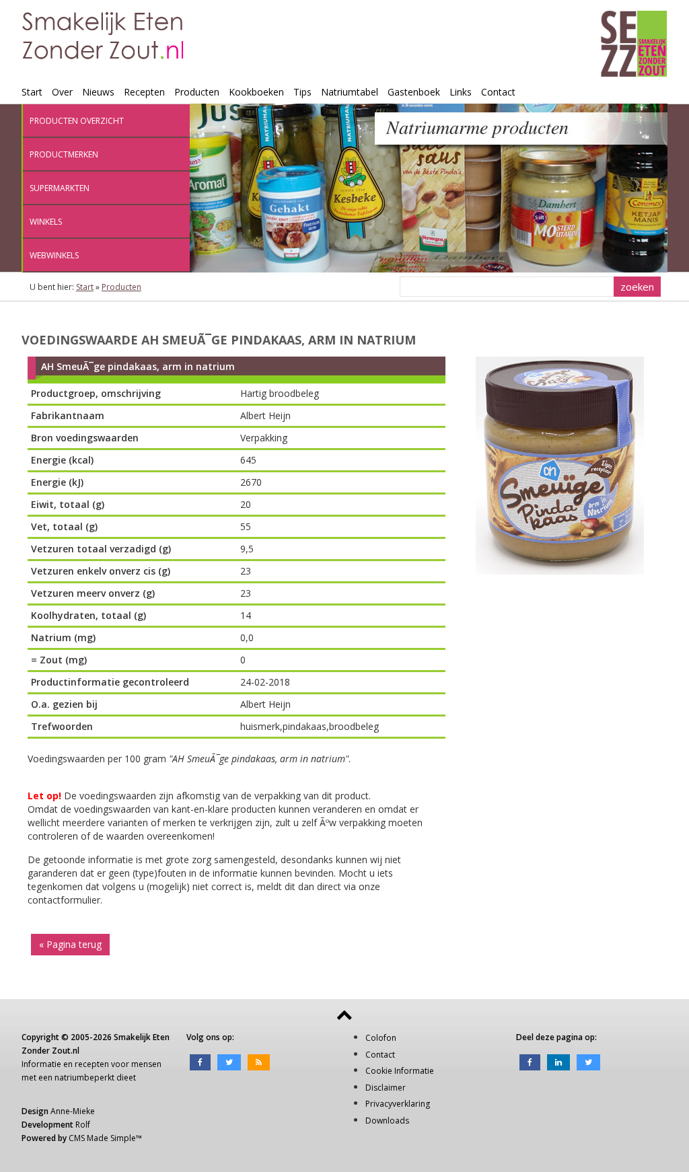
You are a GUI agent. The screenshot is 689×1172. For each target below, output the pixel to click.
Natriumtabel (349, 91)
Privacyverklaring (397, 1103)
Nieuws (98, 91)
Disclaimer (385, 1087)
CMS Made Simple (102, 1138)
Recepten (144, 91)
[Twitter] (229, 1061)
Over (62, 91)
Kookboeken (256, 91)
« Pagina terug (70, 944)
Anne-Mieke (72, 1111)
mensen (146, 1064)
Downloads (387, 1120)
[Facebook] (200, 1061)
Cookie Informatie (399, 1070)
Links (460, 91)
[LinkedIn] (558, 1061)
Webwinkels (54, 255)
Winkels (46, 221)
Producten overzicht (77, 120)
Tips (302, 91)
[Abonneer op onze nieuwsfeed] (258, 1061)
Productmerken (64, 154)
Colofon (380, 1037)
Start (32, 91)
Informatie (41, 1064)
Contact (498, 91)
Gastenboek (414, 91)
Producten (196, 91)
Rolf (82, 1124)
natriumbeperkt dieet (95, 1077)
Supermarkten (59, 188)
